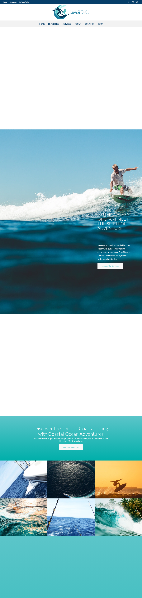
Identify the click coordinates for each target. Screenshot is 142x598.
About (5, 2)
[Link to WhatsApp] (137, 2)
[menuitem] (6, 2)
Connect (13, 2)
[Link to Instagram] (133, 2)
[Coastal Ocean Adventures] (71, 12)
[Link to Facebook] (129, 2)
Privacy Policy (24, 2)
